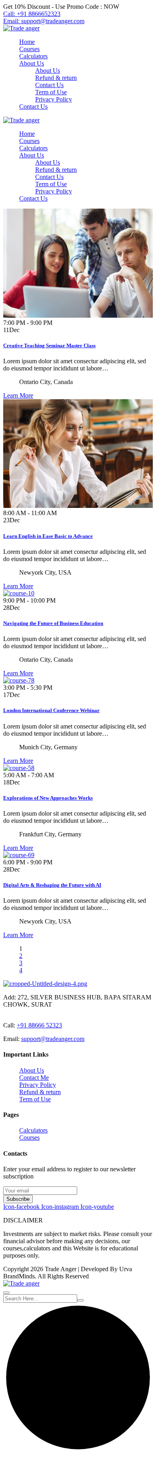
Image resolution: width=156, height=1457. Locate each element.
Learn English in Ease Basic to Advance (48, 536)
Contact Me (34, 1077)
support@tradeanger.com (52, 1038)
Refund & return (56, 77)
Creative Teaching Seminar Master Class (49, 345)
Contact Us (49, 85)
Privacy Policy (53, 99)
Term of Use (51, 92)
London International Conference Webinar (51, 710)
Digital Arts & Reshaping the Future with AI (52, 885)
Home (27, 41)
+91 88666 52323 (39, 1025)
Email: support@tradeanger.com (43, 21)
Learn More (18, 395)
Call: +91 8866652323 (31, 13)
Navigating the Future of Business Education (53, 623)
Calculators (33, 56)
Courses (29, 49)
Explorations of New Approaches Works (48, 798)
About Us (31, 63)
